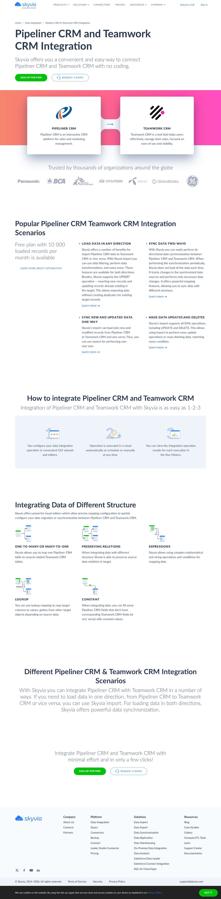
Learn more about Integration (41, 268)
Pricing (95, 853)
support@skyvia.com (191, 881)
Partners (68, 832)
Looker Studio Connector (105, 848)
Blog (186, 822)
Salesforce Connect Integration (151, 864)
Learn (187, 843)
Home (18, 23)
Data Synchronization (146, 832)
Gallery (188, 832)
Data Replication (143, 838)
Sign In (204, 5)
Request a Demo (72, 78)
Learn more (89, 305)
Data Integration (33, 23)
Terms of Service (77, 881)
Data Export (141, 827)
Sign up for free (90, 771)
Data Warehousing (144, 843)
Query (94, 827)
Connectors (97, 832)
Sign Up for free (31, 78)
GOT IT (208, 893)
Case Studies (191, 827)
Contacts (68, 827)
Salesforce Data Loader (147, 858)
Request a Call (187, 5)
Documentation (193, 853)
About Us (68, 822)
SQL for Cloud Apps (145, 869)
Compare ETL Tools (195, 838)
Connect (95, 843)
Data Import (141, 822)
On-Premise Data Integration (150, 848)
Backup (95, 838)
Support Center (193, 848)
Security (97, 881)
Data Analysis (141, 853)
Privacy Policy (117, 881)
